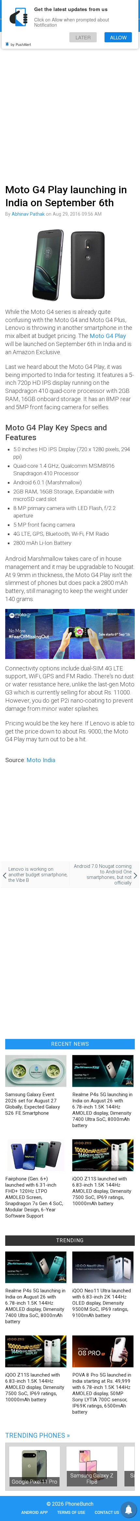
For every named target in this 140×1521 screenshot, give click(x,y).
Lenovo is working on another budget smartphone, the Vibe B (37, 875)
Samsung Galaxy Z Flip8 (91, 1479)
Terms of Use (71, 1512)
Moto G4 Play (108, 335)
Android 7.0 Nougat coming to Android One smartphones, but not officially (103, 875)
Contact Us (107, 1512)
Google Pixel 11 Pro (34, 1482)
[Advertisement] (70, 107)
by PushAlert (21, 44)
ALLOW (118, 37)
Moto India (40, 760)
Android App (34, 1512)
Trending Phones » (37, 1435)
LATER (83, 37)
